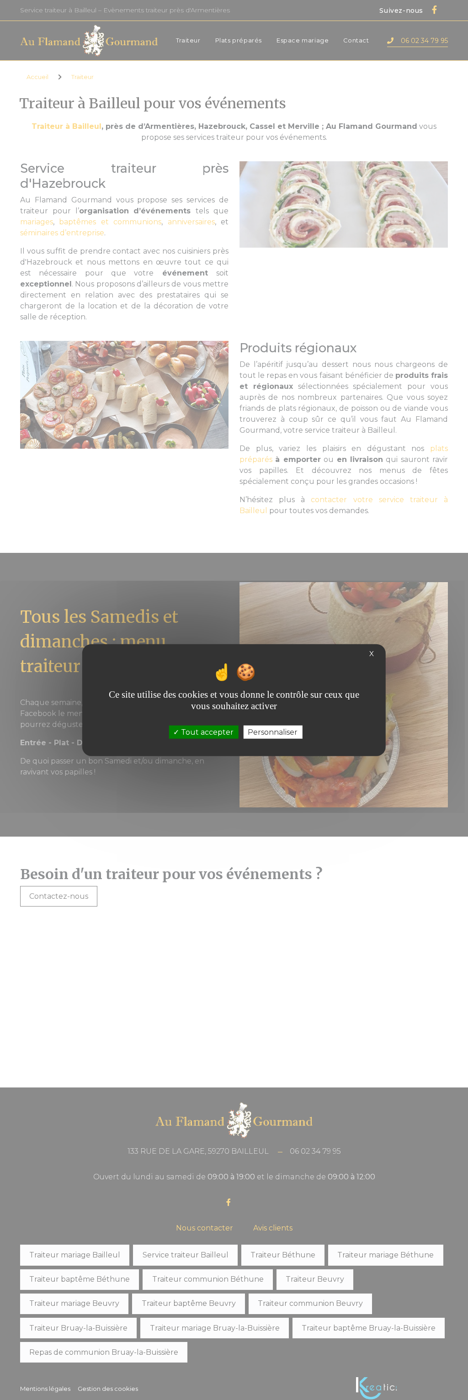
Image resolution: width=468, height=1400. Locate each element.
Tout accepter (206, 731)
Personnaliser (273, 731)
